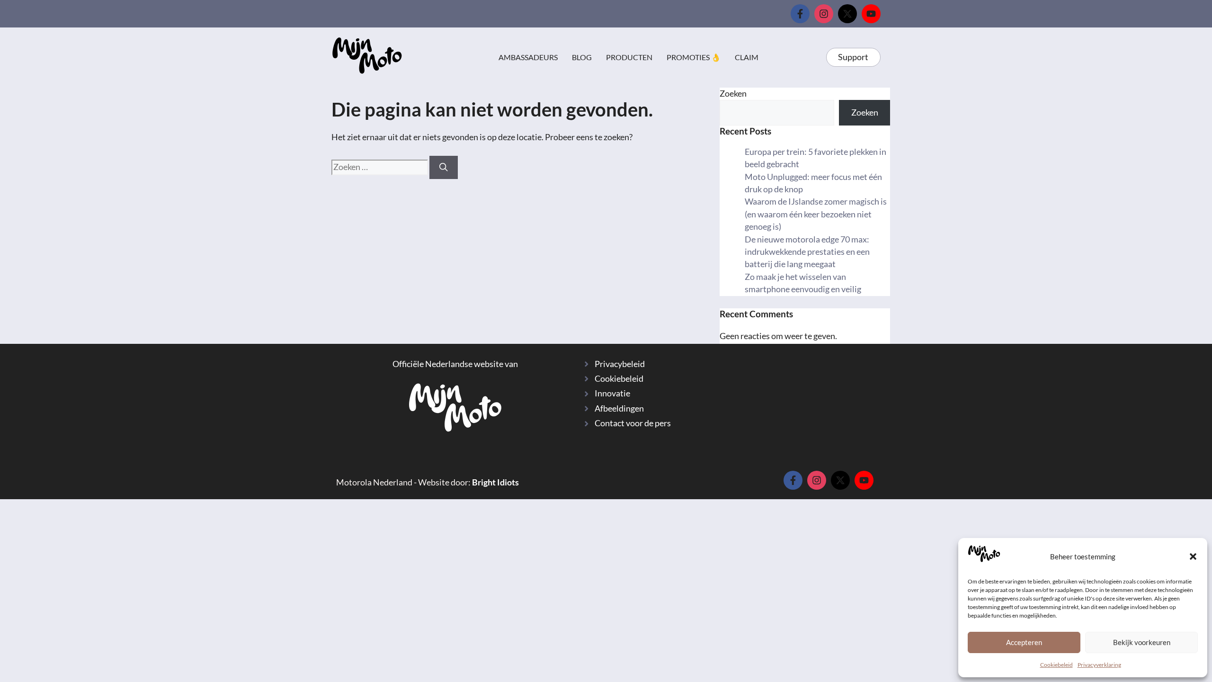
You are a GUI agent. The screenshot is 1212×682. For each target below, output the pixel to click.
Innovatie (612, 393)
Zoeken (733, 94)
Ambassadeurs (528, 57)
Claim (746, 57)
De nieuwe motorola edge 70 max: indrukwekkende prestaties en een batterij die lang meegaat (807, 251)
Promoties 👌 (694, 57)
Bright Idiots (495, 482)
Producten (629, 57)
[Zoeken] (443, 167)
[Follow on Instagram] (823, 13)
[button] (1193, 556)
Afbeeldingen (619, 408)
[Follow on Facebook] (800, 13)
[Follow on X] (847, 13)
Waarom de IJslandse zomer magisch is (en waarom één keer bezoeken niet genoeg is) (816, 214)
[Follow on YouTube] (871, 13)
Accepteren (1024, 642)
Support (853, 57)
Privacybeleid (620, 364)
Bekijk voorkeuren (1141, 642)
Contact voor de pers (633, 423)
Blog (582, 57)
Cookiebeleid (1056, 664)
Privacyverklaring (1099, 664)
